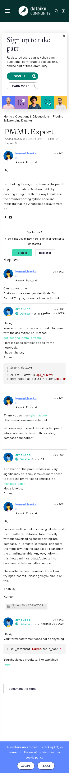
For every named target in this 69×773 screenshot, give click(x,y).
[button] (64, 36)
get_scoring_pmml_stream (22, 338)
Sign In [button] (22, 252)
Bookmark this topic (22, 688)
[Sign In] (63, 11)
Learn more (20, 86)
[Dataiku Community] (35, 11)
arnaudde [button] (22, 309)
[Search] (56, 11)
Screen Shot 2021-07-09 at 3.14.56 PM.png (29, 605)
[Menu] (7, 11)
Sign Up (20, 76)
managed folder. (14, 483)
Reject (46, 765)
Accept (25, 765)
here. (7, 664)
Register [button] (45, 252)
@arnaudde (39, 415)
